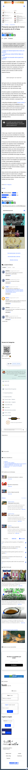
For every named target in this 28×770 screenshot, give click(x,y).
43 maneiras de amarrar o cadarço (15, 477)
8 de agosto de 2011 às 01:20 (14, 279)
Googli (7, 286)
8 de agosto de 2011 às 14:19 (13, 316)
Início (2, 24)
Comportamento (12, 24)
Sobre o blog (8, 755)
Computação (10, 525)
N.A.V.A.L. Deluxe (6, 412)
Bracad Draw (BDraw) (7, 393)
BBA (4, 188)
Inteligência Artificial (11, 501)
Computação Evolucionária (13, 503)
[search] (23, 430)
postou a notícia (20, 102)
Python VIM (5, 385)
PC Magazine (8, 184)
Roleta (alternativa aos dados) (9, 410)
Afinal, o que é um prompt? (13, 515)
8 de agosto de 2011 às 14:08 (14, 307)
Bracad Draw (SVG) (7, 397)
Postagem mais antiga (14, 256)
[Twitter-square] (11, 763)
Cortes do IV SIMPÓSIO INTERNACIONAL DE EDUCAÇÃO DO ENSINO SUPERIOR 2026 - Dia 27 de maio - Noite (15, 464)
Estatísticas (19, 755)
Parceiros (8, 758)
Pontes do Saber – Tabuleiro (8, 399)
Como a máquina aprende (13, 492)
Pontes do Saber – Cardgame (9, 402)
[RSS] (16, 763)
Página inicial (14, 260)
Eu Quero (14, 665)
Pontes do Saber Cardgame (9, 462)
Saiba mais (10, 479)
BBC (5, 184)
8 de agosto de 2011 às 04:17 (13, 286)
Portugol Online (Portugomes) (9, 389)
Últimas (4, 498)
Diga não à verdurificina (13, 484)
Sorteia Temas (6, 407)
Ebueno (7, 297)
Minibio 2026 (6, 467)
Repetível (6, 461)
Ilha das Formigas (6, 415)
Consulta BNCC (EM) (7, 404)
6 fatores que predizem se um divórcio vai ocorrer (14, 245)
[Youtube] (14, 763)
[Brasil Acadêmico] (14, 3)
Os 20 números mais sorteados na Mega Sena (13, 597)
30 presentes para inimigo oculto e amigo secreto (13, 616)
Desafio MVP (5, 381)
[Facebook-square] (10, 763)
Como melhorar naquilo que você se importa (13, 233)
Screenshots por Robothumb (14, 764)
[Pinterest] (13, 763)
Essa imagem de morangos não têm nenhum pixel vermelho (13, 221)
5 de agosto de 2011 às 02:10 (14, 270)
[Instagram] (18, 763)
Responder (8, 275)
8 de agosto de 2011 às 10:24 (14, 297)
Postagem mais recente (14, 253)
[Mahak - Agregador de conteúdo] (14, 677)
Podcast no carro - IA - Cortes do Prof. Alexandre (13, 466)
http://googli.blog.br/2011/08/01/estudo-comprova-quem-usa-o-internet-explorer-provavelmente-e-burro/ (15, 291)
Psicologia (6, 24)
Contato (19, 753)
